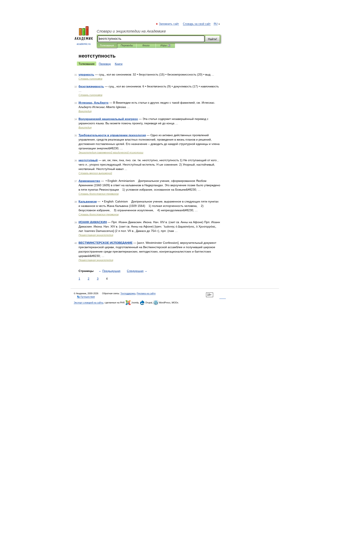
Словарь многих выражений (95, 173)
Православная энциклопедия (96, 235)
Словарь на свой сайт (197, 24)
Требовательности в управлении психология (112, 135)
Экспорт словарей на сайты (88, 302)
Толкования (107, 45)
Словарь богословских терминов (99, 193)
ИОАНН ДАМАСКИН (93, 222)
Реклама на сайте (146, 293)
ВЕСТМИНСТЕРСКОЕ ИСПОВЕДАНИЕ (105, 242)
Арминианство (89, 180)
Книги (146, 45)
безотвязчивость (91, 86)
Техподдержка (127, 293)
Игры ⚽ (165, 45)
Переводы (127, 45)
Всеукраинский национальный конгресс (108, 119)
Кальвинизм (88, 201)
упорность (86, 74)
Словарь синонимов (90, 78)
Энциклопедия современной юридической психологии (111, 152)
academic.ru (84, 44)
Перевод (105, 63)
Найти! (212, 39)
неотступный (88, 160)
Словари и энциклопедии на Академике (131, 31)
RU (216, 24)
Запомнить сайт (169, 24)
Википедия (85, 111)
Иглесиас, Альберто (94, 102)
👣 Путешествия (86, 296)
